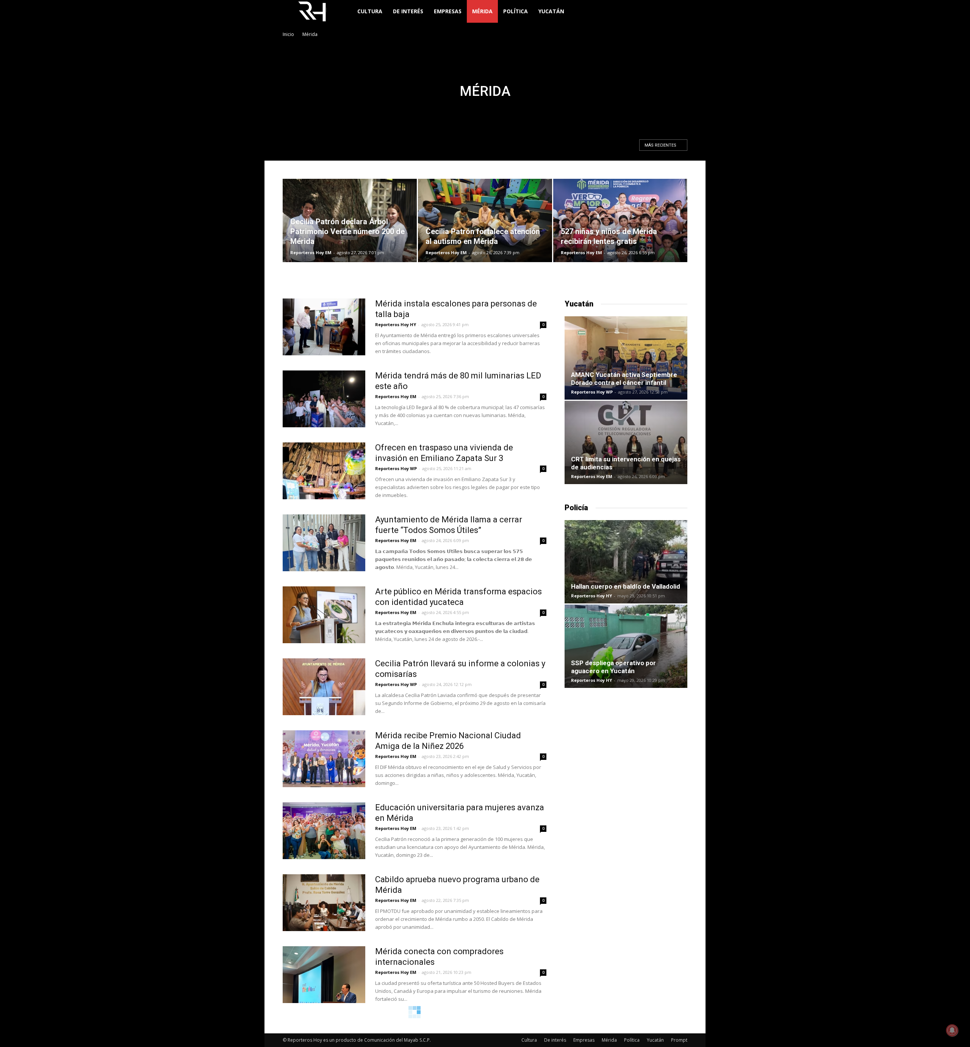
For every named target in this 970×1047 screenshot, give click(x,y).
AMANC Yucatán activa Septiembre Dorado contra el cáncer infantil (624, 378)
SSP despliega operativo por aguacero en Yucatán (613, 667)
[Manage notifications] (952, 1030)
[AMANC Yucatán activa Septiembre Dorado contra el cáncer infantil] (626, 358)
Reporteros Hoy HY (395, 324)
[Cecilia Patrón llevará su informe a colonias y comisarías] (324, 686)
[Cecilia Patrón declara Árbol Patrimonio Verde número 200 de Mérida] (350, 220)
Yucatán (551, 11)
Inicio (288, 34)
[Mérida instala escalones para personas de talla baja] (324, 326)
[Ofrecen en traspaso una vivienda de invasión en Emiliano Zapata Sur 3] (324, 470)
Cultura (369, 11)
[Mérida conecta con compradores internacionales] (324, 974)
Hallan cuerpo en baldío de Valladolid (625, 586)
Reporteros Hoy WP (396, 468)
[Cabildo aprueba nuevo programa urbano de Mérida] (324, 902)
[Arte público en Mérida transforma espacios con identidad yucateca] (324, 614)
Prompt (679, 1040)
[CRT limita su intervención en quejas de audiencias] (626, 442)
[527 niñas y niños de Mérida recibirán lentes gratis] (620, 220)
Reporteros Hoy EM (311, 252)
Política (515, 11)
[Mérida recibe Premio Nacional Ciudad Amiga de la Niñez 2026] (324, 758)
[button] (678, 12)
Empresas (448, 11)
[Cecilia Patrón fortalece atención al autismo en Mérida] (485, 220)
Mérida (482, 11)
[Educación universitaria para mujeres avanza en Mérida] (324, 830)
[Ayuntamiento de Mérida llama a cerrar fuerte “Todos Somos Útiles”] (324, 542)
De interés (408, 11)
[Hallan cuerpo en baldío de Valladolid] (626, 561)
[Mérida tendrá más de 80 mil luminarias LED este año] (324, 398)
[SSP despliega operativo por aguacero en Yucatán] (626, 646)
